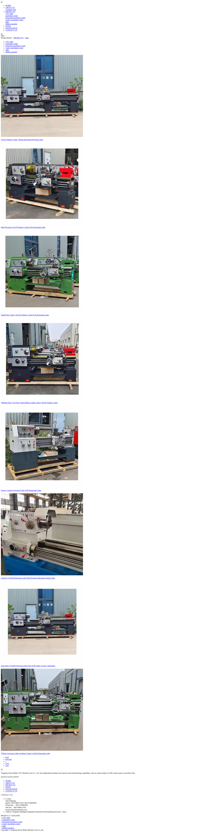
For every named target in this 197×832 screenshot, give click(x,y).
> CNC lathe (5, 818)
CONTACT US (11, 30)
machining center (11, 16)
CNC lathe (9, 14)
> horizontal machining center (11, 822)
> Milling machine (7, 828)
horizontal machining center (15, 18)
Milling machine (11, 24)
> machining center (8, 820)
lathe (7, 22)
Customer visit (10, 10)
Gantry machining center (14, 20)
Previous (8, 759)
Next (7, 763)
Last (7, 766)
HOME (8, 5)
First (7, 757)
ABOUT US (10, 8)
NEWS (8, 26)
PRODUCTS (10, 12)
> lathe (3, 826)
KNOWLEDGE (11, 28)
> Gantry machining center (10, 824)
